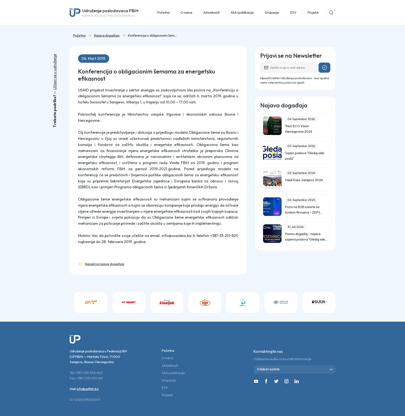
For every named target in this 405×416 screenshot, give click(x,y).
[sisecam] (280, 302)
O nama (167, 358)
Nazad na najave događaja (104, 264)
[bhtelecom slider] (91, 302)
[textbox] (295, 369)
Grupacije (169, 380)
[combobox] (294, 369)
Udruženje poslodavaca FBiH (110, 12)
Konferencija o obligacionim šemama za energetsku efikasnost (153, 35)
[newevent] (242, 302)
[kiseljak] (167, 302)
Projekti (313, 12)
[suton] (318, 302)
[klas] (204, 302)
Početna (163, 12)
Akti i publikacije (173, 373)
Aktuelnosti (170, 366)
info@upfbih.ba (88, 389)
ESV (293, 12)
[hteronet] (129, 302)
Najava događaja (106, 35)
